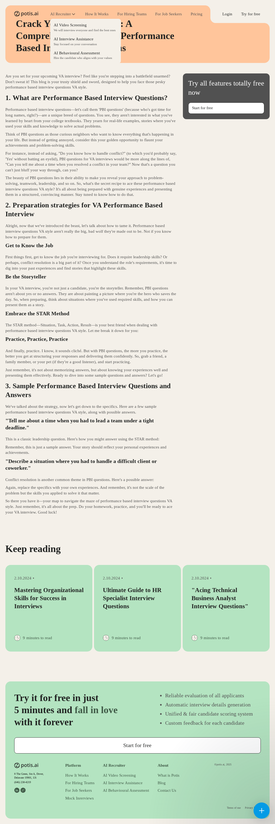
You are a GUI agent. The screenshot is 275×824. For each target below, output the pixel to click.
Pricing (196, 14)
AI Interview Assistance (123, 783)
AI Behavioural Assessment (126, 790)
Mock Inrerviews (79, 798)
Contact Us (167, 790)
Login (227, 14)
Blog (162, 783)
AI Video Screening (119, 775)
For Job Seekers (168, 14)
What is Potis (168, 775)
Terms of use (234, 807)
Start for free (202, 108)
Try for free (250, 14)
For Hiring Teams (132, 14)
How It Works (96, 14)
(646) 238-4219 (22, 782)
